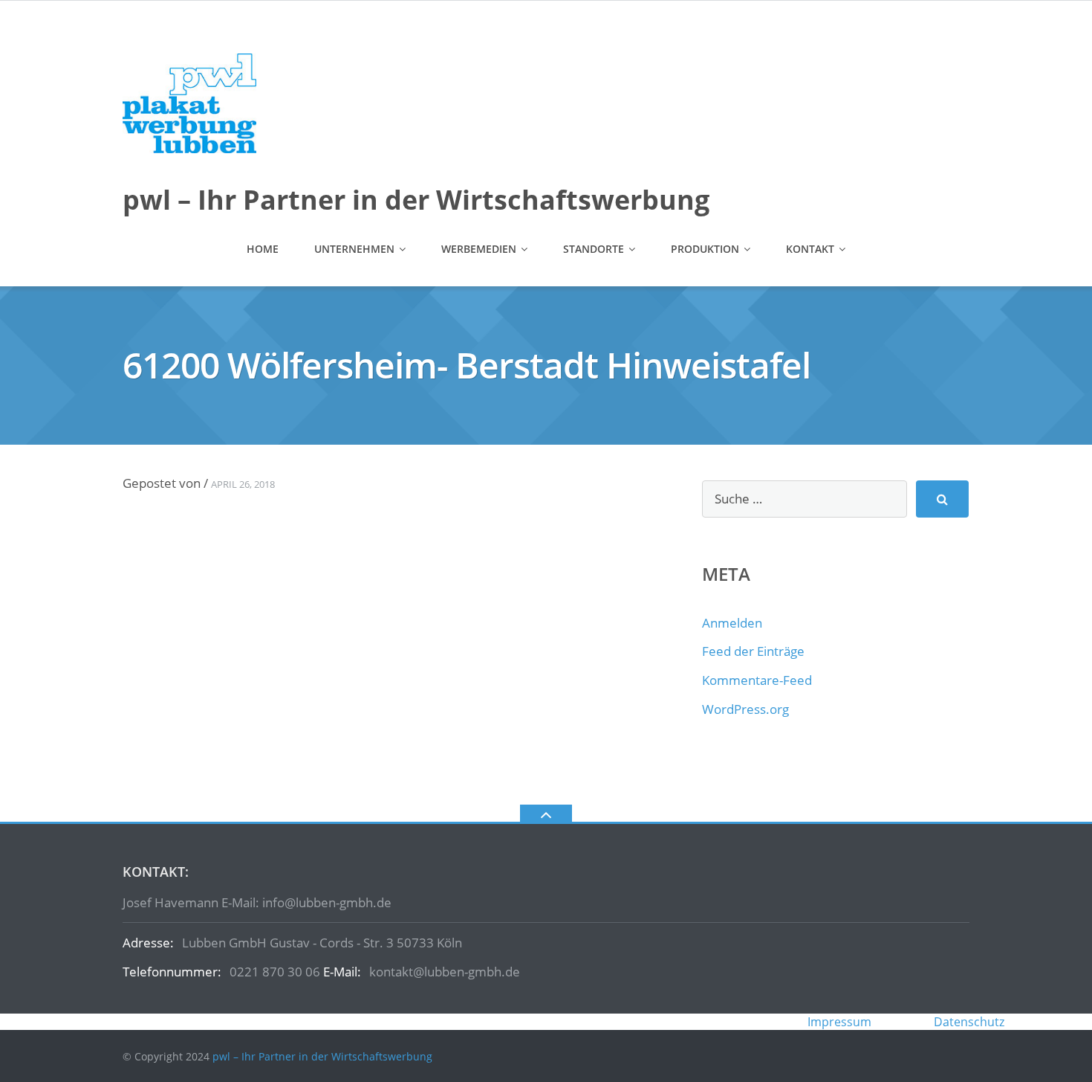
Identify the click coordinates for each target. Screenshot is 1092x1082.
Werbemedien (478, 249)
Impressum (839, 1022)
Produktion (705, 249)
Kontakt (810, 249)
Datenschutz (969, 1022)
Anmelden (732, 622)
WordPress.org (745, 709)
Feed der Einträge (753, 651)
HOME (263, 249)
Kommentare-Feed (757, 680)
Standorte (593, 249)
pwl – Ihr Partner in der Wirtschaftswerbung (322, 1056)
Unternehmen (354, 249)
